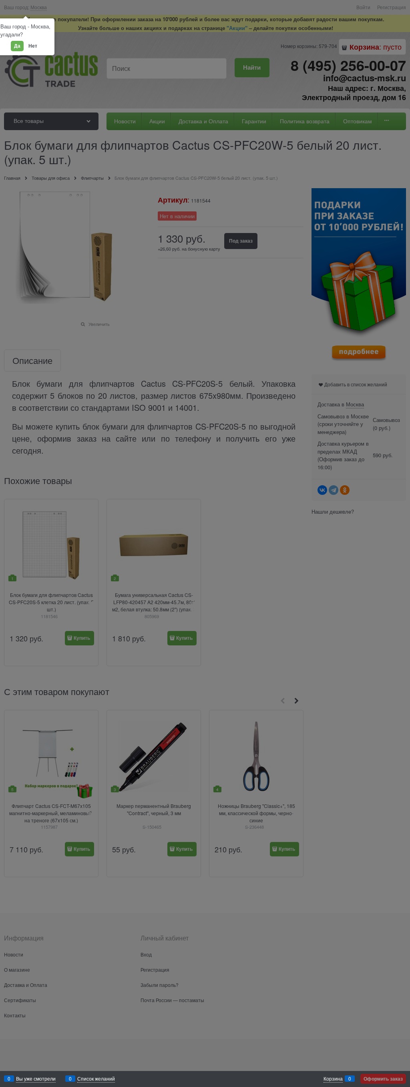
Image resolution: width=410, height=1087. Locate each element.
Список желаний (96, 1078)
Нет (32, 45)
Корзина (333, 1078)
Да (17, 45)
